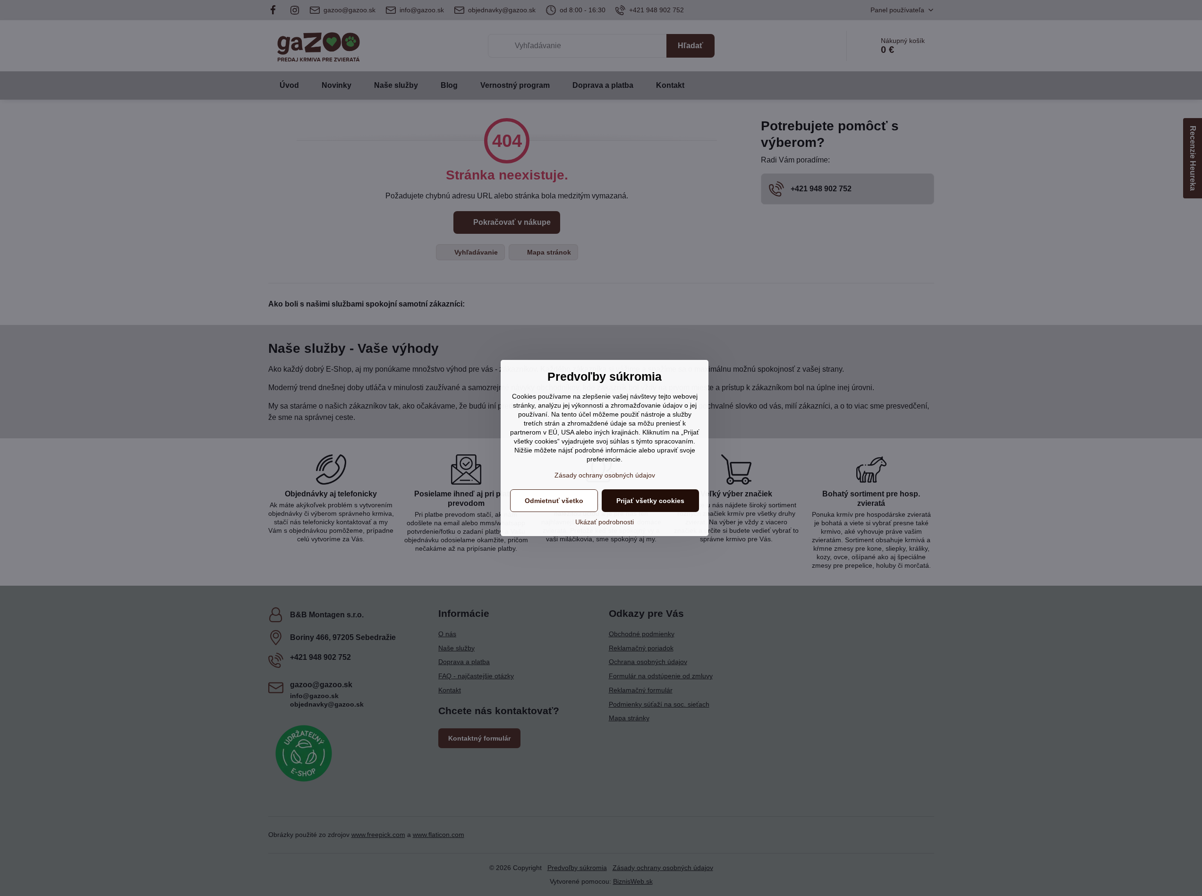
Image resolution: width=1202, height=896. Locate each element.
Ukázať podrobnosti (604, 522)
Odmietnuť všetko (554, 500)
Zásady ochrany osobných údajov (604, 475)
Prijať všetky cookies (650, 500)
